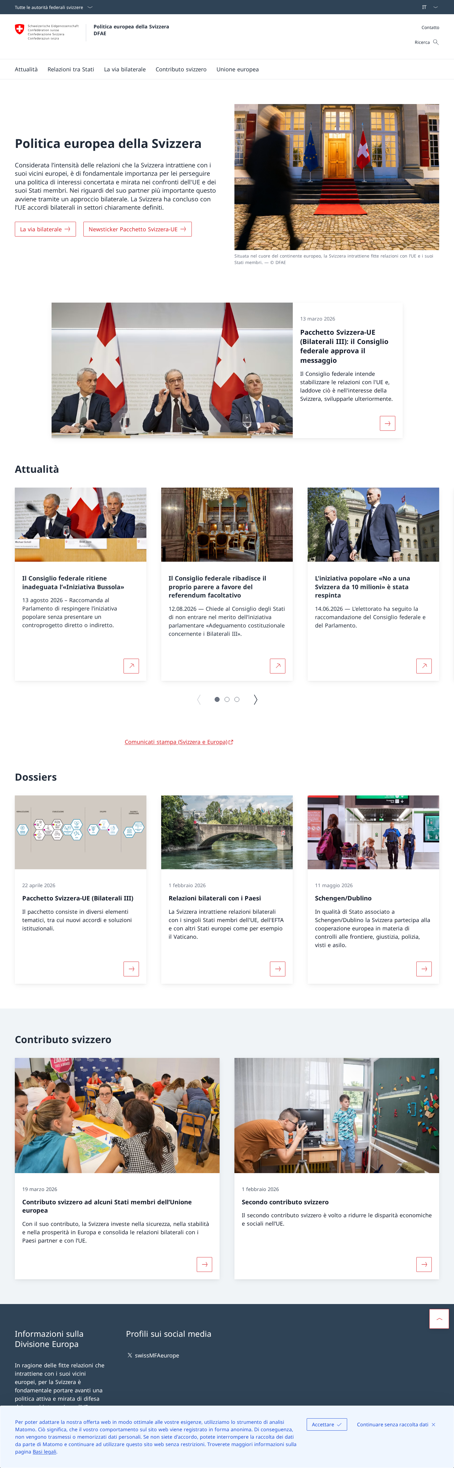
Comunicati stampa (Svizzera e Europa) (176, 741)
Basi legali (44, 1451)
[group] (80, 584)
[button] (26, 69)
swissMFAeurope (157, 1355)
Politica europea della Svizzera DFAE (132, 30)
